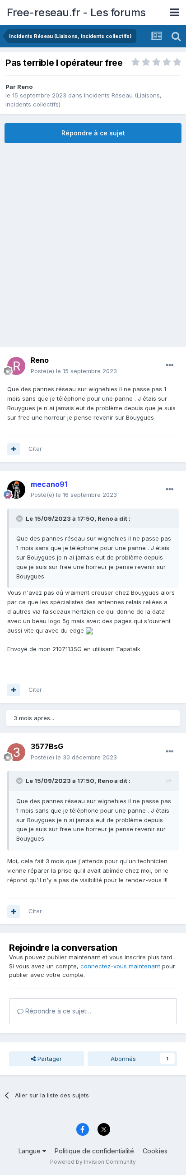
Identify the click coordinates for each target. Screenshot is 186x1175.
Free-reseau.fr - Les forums (76, 12)
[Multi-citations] (13, 449)
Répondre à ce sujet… (57, 1011)
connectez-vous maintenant (120, 966)
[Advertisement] (93, 245)
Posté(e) (74, 371)
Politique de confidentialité (94, 1151)
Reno (25, 86)
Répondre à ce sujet (93, 133)
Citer (35, 448)
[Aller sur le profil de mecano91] (16, 490)
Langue (30, 1151)
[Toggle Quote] (20, 518)
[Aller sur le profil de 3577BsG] (16, 752)
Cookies (155, 1151)
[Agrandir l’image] (89, 630)
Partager (49, 1058)
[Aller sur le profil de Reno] (16, 366)
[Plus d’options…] (170, 365)
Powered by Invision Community (93, 1161)
